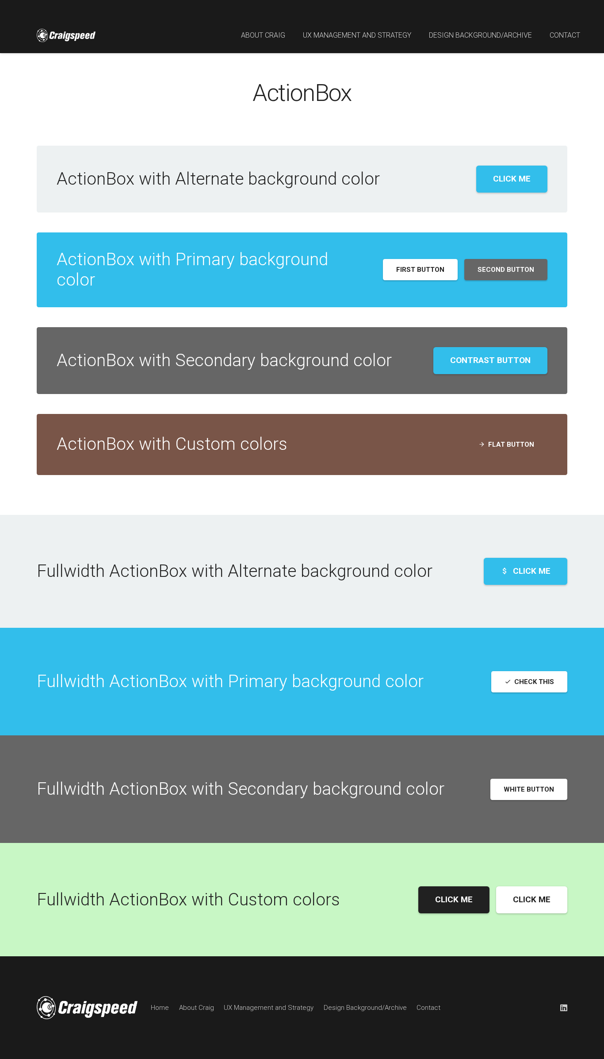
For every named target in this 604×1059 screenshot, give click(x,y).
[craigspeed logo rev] (125, 35)
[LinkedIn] (563, 1008)
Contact (428, 1008)
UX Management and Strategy (268, 1008)
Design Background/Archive (365, 1008)
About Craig (196, 1008)
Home (160, 1008)
